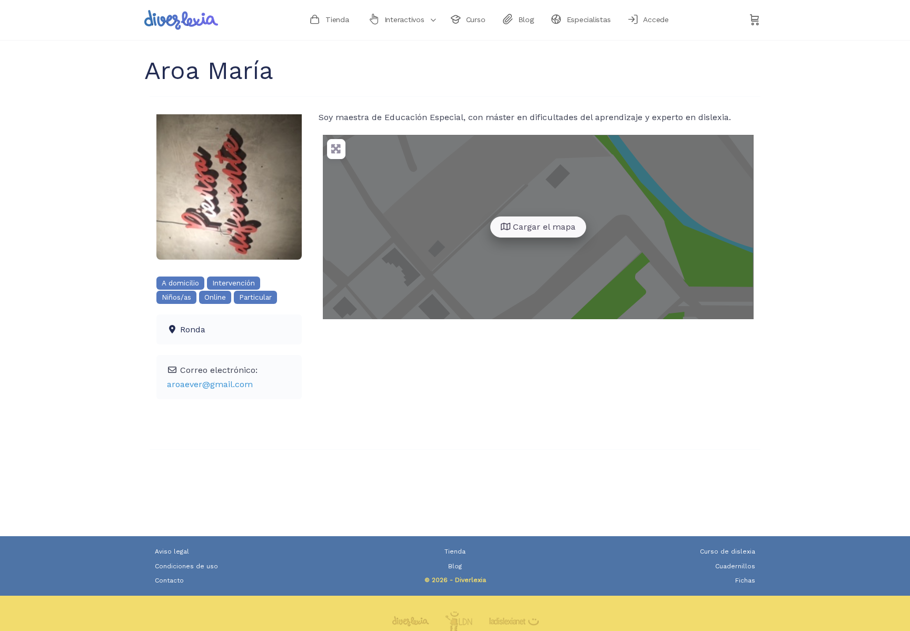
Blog (455, 566)
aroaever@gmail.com (210, 384)
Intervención (233, 283)
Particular (255, 297)
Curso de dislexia (727, 551)
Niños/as (176, 297)
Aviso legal (172, 551)
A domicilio (180, 283)
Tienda (455, 551)
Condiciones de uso (186, 566)
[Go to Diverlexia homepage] (181, 18)
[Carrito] (754, 20)
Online (215, 297)
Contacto (169, 580)
